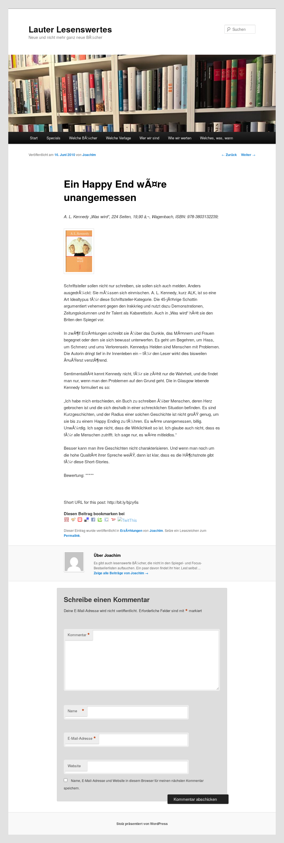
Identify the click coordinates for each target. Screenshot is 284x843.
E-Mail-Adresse (82, 738)
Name (76, 710)
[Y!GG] (73, 520)
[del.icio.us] (86, 520)
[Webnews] (80, 520)
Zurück (229, 154)
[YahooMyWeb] (113, 520)
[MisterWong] (66, 520)
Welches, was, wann (216, 137)
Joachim (89, 154)
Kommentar (79, 634)
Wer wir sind (149, 137)
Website (74, 765)
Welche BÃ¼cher (83, 137)
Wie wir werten (179, 137)
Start (34, 137)
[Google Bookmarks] (106, 520)
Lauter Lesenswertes (70, 29)
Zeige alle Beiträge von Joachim (121, 572)
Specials (53, 137)
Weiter (248, 154)
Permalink (72, 535)
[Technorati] (100, 520)
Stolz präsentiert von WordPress (142, 823)
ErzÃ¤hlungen (131, 530)
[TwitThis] (127, 520)
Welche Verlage (118, 137)
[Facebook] (93, 520)
